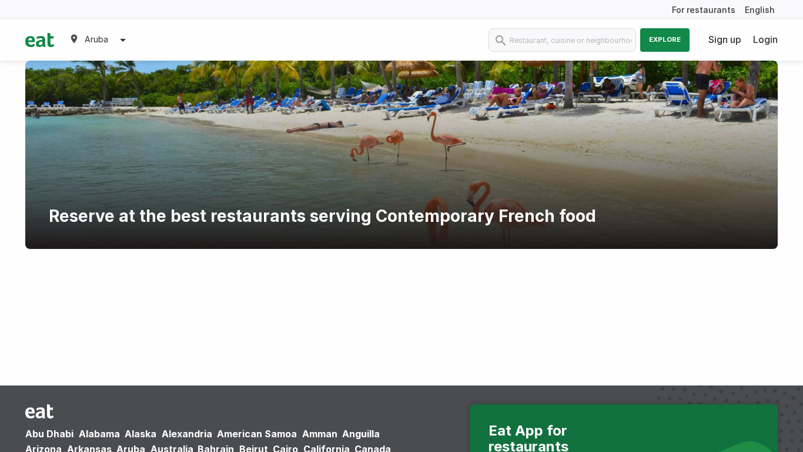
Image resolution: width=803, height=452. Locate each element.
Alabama (99, 434)
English (760, 10)
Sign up (724, 39)
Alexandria (187, 434)
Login (765, 39)
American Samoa (257, 434)
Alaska (140, 434)
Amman (319, 434)
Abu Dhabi (49, 434)
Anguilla (361, 434)
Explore (665, 39)
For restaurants (703, 10)
